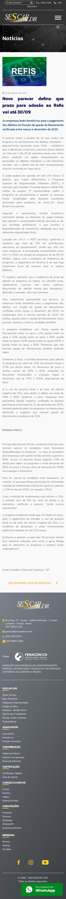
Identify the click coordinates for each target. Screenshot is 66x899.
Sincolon (6, 816)
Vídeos (5, 796)
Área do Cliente (10, 777)
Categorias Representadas (15, 702)
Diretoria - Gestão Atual (14, 710)
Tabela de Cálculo (11, 753)
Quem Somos (9, 694)
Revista (6, 841)
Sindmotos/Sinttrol (11, 827)
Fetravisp (7, 812)
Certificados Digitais (12, 773)
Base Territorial (9, 698)
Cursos (5, 789)
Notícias (6, 845)
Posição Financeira (11, 741)
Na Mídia (6, 849)
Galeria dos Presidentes (14, 713)
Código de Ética (10, 706)
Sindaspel (7, 820)
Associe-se (7, 737)
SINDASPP (8, 824)
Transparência (9, 721)
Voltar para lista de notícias (29, 583)
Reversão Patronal (11, 761)
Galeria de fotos (10, 800)
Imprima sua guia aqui (13, 757)
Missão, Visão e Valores (14, 717)
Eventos (6, 793)
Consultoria (8, 733)
